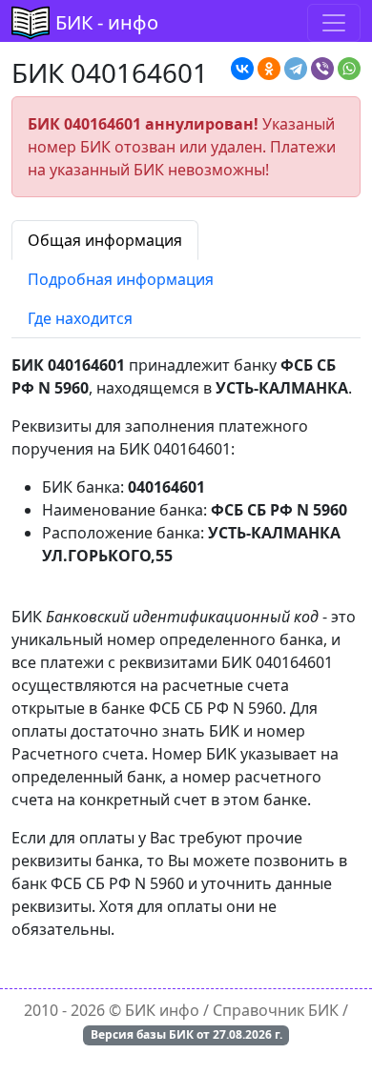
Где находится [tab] (80, 318)
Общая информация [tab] (105, 240)
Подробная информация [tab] (121, 279)
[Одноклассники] (269, 68)
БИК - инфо (106, 22)
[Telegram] (295, 68)
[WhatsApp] (349, 68)
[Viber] (322, 68)
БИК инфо (162, 1010)
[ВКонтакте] (242, 68)
